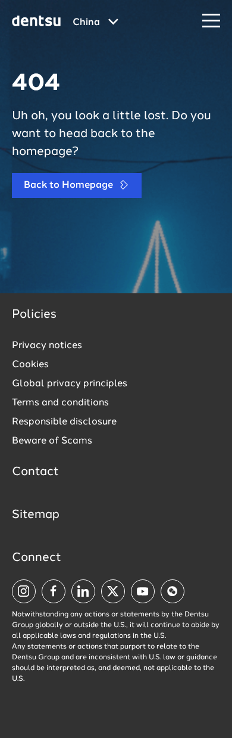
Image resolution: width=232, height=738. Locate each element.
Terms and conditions (60, 403)
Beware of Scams (52, 441)
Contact (35, 472)
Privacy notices (47, 346)
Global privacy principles (69, 384)
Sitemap (35, 515)
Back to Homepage (69, 185)
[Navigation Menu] (211, 21)
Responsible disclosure (64, 422)
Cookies (30, 365)
